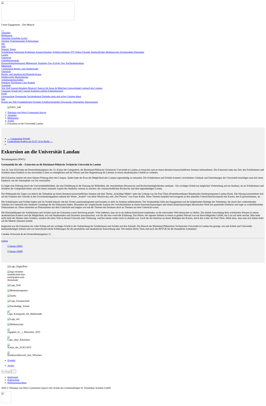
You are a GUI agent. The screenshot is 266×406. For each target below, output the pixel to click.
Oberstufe (6, 71)
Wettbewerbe (8, 77)
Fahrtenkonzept (55, 91)
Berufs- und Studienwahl (26, 68)
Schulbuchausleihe (51, 102)
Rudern (31, 82)
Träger (13, 49)
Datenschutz (13, 380)
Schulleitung (7, 52)
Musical (32, 88)
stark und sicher (59, 96)
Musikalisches (21, 77)
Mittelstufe (6, 66)
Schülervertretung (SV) (64, 52)
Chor (25, 82)
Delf (8, 88)
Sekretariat (19, 52)
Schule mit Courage (21, 91)
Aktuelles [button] (5, 32)
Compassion (7, 68)
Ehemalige (139, 52)
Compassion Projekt (18, 138)
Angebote (6, 85)
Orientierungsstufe (10, 60)
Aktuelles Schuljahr (11, 38)
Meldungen (6, 35)
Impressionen (91, 102)
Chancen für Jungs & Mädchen (51, 88)
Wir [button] (3, 43)
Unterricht (6, 57)
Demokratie (21, 96)
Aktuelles (12, 115)
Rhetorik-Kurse (33, 74)
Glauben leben (74, 96)
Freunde (86, 52)
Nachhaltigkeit (34, 96)
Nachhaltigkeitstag (75, 63)
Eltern (79, 52)
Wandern (6, 82)
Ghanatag (6, 91)
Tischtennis (16, 82)
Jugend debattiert (19, 88)
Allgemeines (78, 102)
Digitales (46, 96)
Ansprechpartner (44, 52)
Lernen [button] (4, 55)
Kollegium (30, 52)
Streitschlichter (98, 52)
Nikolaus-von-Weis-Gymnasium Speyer (26, 112)
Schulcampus (32, 41)
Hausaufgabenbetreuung (13, 63)
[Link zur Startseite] (38, 19)
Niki (3, 46)
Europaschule (8, 96)
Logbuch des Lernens (91, 88)
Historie (5, 49)
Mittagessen (32, 63)
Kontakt (37, 102)
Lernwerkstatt (74, 88)
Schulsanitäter (127, 52)
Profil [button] (4, 93)
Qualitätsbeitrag (25, 102)
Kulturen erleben (39, 91)
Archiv (24, 38)
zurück (4, 241)
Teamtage (43, 63)
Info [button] (3, 99)
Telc (3, 88)
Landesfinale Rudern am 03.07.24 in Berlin (30, 141)
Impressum (12, 377)
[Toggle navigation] (2, 30)
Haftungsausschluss (16, 382)
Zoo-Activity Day (57, 63)
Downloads (66, 102)
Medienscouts (113, 52)
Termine (5, 41)
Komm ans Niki (9, 102)
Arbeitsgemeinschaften (12, 80)
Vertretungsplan (18, 41)
